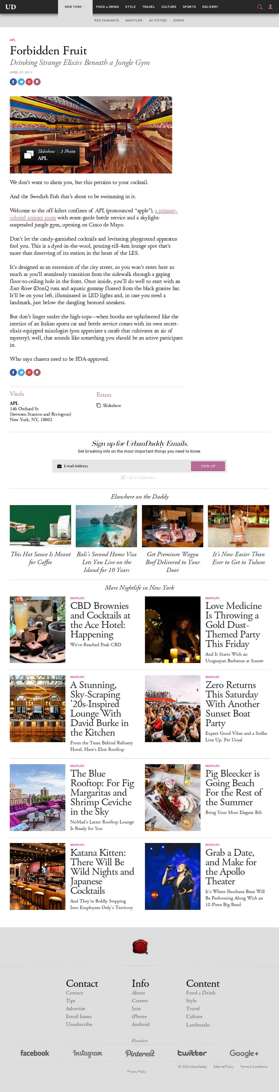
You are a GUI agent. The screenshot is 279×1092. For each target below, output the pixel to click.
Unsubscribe (79, 1024)
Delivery (210, 7)
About (138, 993)
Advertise (75, 1008)
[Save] (37, 81)
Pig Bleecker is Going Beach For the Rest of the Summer (233, 788)
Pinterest (140, 1054)
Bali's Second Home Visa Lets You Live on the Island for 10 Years (107, 562)
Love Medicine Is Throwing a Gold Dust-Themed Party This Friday (233, 625)
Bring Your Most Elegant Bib (233, 812)
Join (136, 1008)
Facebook (35, 1054)
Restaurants (107, 20)
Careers (140, 1000)
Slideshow (112, 405)
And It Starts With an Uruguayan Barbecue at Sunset (234, 657)
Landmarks (198, 1025)
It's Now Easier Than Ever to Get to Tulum (238, 558)
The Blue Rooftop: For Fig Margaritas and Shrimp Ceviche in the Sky (102, 793)
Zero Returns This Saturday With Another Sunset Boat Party (232, 704)
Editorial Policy (223, 1066)
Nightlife (134, 20)
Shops (178, 20)
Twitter (192, 1054)
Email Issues (79, 1016)
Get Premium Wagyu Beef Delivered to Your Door (172, 562)
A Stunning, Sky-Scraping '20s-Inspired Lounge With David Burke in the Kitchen (99, 709)
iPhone (139, 1016)
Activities (158, 20)
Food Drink (107, 7)
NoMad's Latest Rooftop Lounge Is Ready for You (102, 825)
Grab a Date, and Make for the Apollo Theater (230, 867)
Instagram (87, 1054)
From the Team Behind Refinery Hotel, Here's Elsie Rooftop (101, 746)
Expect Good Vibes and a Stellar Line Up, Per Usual (236, 736)
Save (29, 81)
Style (130, 7)
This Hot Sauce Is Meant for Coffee (40, 558)
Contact (74, 993)
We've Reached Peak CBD (95, 645)
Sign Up (208, 465)
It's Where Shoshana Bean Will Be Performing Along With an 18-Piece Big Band (235, 898)
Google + (244, 1054)
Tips (70, 1000)
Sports (189, 7)
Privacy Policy (136, 1071)
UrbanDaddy (10, 7)
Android (141, 1024)
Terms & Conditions (253, 1066)
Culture (169, 7)
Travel (148, 7)
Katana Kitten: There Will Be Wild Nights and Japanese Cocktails (102, 872)
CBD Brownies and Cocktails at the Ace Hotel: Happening (100, 620)
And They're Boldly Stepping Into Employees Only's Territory (101, 904)
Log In (270, 6)
